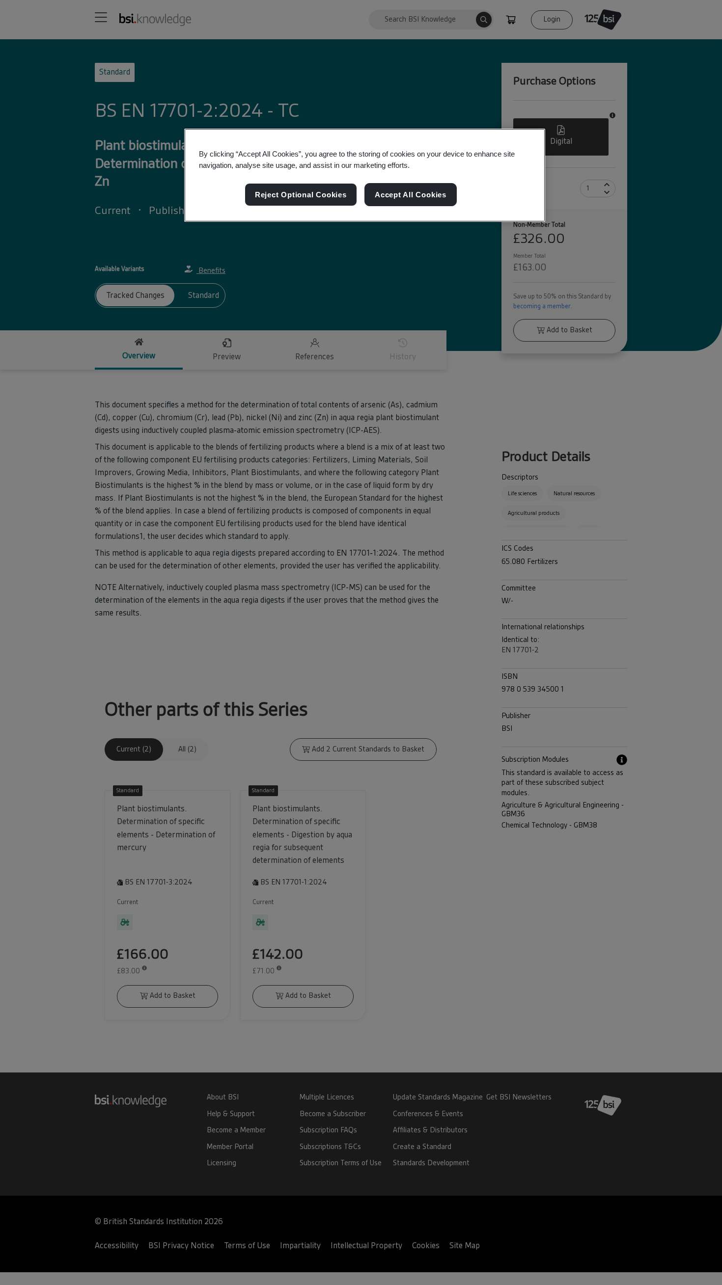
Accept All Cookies (410, 194)
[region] (364, 175)
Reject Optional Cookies (301, 194)
